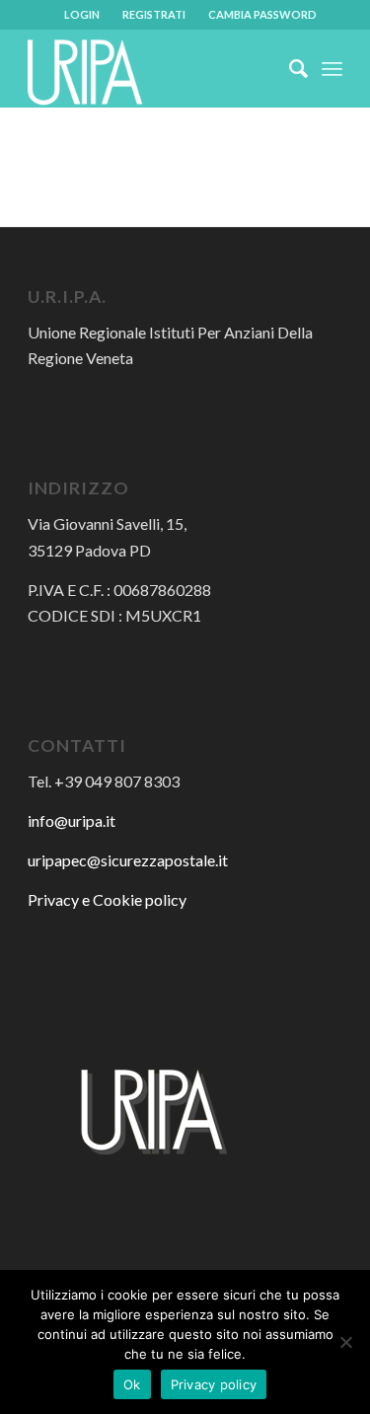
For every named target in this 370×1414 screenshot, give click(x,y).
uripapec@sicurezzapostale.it (128, 860)
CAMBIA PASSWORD (262, 14)
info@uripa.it (71, 820)
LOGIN (82, 14)
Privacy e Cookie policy (107, 899)
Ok (132, 1384)
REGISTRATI (153, 14)
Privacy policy (214, 1384)
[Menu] (332, 68)
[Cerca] (288, 68)
